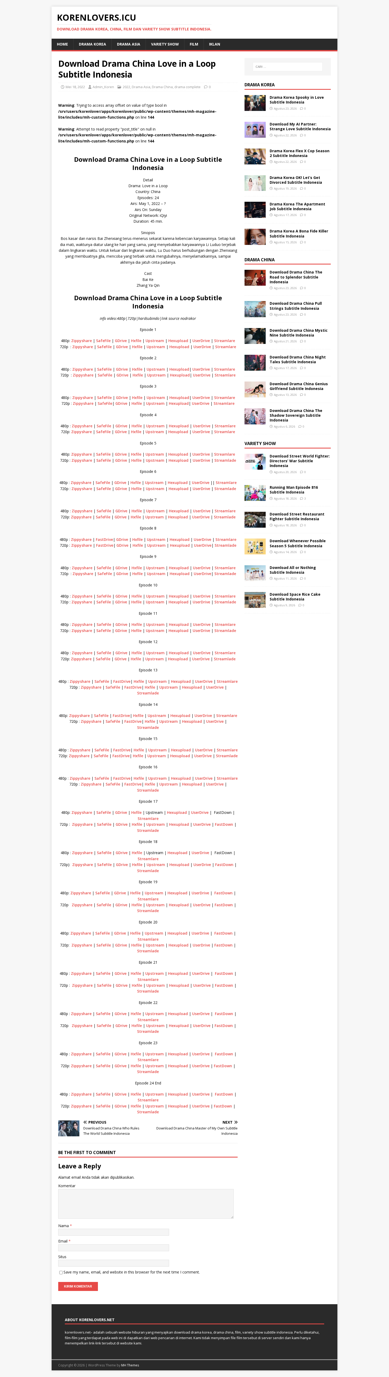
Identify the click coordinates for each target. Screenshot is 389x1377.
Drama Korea (260, 85)
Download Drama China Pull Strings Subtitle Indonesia (296, 306)
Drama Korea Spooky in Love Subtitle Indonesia (297, 100)
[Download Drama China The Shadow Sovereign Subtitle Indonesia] (255, 421)
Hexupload (178, 340)
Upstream (155, 340)
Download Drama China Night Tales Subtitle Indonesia (298, 359)
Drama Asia (128, 44)
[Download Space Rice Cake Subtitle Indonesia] (255, 604)
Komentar (66, 1185)
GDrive (121, 340)
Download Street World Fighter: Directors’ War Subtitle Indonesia (300, 461)
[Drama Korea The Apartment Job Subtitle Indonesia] (255, 214)
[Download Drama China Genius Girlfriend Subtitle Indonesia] (255, 394)
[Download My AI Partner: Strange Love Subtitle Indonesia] (255, 134)
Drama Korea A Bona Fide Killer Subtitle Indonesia (299, 233)
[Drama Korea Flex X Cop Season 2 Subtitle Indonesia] (255, 161)
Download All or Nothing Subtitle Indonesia (293, 570)
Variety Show (165, 44)
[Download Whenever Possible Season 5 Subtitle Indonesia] (255, 551)
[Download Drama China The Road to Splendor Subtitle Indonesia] (255, 282)
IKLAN (214, 44)
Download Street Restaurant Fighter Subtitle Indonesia (297, 516)
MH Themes (130, 1365)
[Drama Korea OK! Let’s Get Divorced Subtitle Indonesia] (255, 187)
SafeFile (103, 340)
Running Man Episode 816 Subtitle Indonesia (294, 490)
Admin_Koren (103, 86)
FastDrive (104, 539)
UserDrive (201, 340)
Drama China (162, 86)
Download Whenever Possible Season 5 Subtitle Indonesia (298, 543)
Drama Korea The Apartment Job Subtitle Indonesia (297, 206)
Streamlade (225, 460)
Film (194, 44)
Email (63, 1241)
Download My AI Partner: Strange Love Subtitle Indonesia (300, 126)
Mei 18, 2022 (75, 86)
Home (62, 44)
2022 (126, 86)
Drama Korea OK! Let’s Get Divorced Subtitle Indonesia (296, 180)
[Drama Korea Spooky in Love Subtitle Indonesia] (255, 107)
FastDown (224, 824)
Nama (64, 1225)
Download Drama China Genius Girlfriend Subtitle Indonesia (299, 386)
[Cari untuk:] (288, 66)
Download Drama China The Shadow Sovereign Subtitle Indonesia (296, 415)
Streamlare (224, 340)
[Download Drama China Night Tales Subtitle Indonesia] (255, 367)
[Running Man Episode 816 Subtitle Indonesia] (255, 497)
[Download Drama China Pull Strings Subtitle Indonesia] (255, 313)
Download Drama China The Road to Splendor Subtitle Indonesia (296, 277)
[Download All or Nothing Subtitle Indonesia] (255, 578)
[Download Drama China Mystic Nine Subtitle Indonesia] (255, 340)
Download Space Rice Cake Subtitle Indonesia (295, 597)
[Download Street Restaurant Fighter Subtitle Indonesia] (255, 524)
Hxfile (136, 340)
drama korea (92, 44)
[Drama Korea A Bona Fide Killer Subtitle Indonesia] (255, 241)
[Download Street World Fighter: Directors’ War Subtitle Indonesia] (255, 466)
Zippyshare (81, 340)
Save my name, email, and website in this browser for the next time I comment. (132, 1272)
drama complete (187, 86)
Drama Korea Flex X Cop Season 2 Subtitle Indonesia (299, 153)
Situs (62, 1256)
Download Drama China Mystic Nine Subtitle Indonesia (299, 333)
